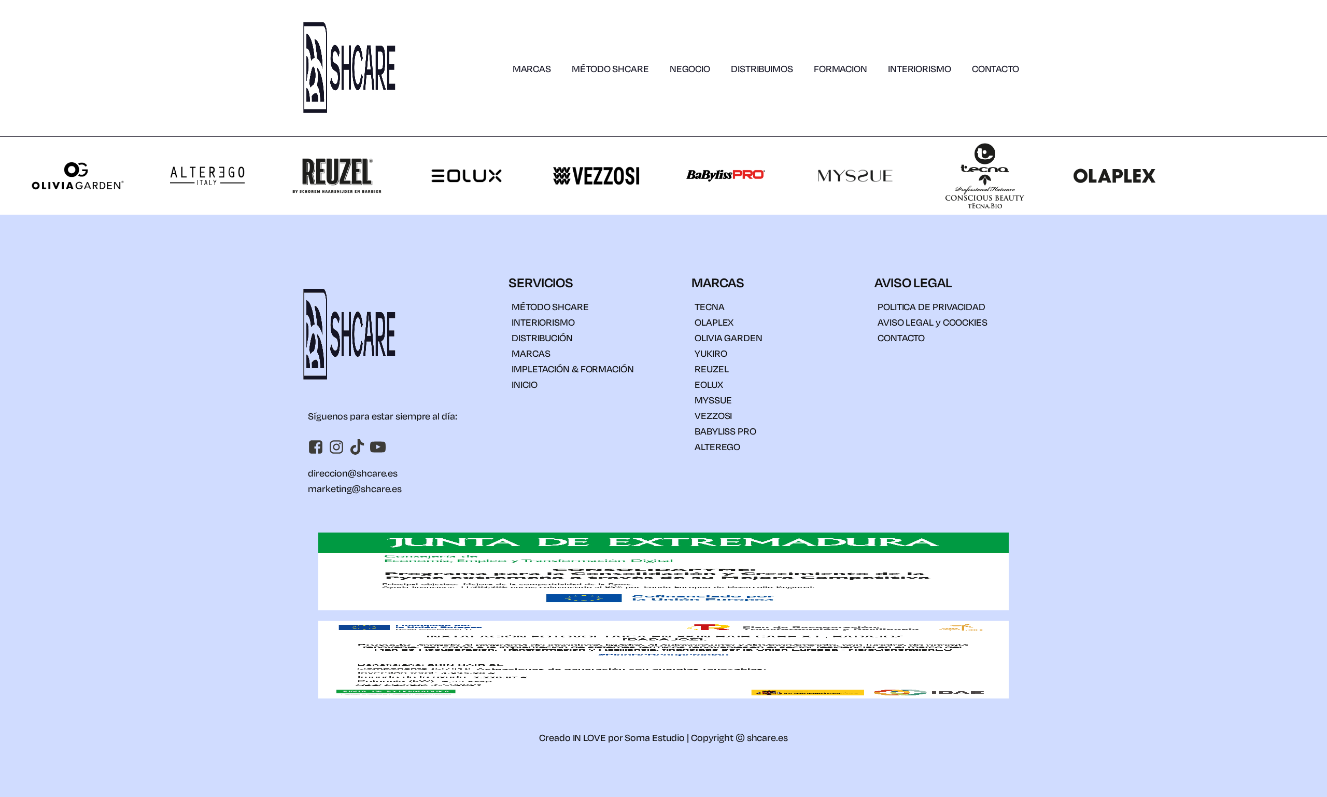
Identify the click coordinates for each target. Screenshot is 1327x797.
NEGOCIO (690, 68)
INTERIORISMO (919, 68)
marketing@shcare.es (355, 488)
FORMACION (840, 68)
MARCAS (532, 68)
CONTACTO (995, 68)
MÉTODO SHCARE (610, 68)
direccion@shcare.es (353, 473)
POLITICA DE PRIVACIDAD (931, 306)
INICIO (524, 384)
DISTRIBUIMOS (762, 68)
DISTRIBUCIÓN (542, 337)
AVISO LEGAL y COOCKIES (932, 322)
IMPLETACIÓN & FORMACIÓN (573, 368)
